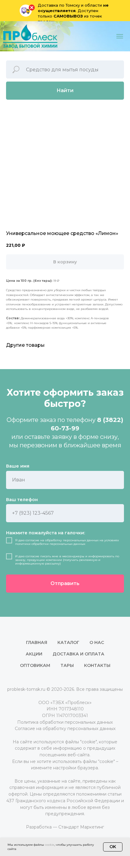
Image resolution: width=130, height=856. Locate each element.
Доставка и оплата (78, 654)
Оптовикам (35, 665)
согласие (32, 540)
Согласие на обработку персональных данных (65, 728)
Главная (36, 642)
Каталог (68, 642)
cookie (49, 845)
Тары (67, 665)
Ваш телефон (22, 499)
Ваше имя (17, 466)
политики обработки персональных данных (50, 544)
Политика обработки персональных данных (65, 722)
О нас (96, 642)
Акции (34, 654)
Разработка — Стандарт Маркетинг (65, 827)
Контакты (97, 665)
